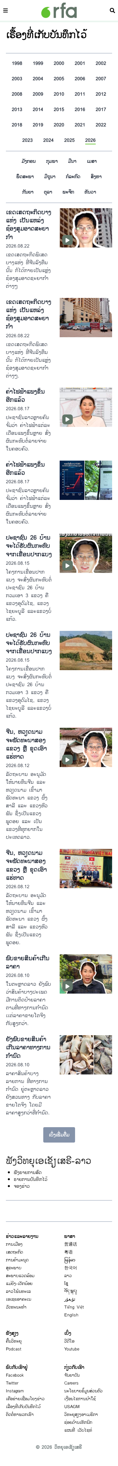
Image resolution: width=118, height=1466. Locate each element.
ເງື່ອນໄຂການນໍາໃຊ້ (80, 1398)
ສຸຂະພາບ (13, 1268)
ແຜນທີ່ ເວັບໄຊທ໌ (78, 1430)
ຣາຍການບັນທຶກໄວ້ (31, 1179)
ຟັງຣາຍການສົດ (28, 1172)
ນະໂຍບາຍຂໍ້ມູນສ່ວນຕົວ (83, 1391)
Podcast (13, 1349)
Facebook (15, 1375)
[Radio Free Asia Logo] (59, 10)
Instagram (15, 1391)
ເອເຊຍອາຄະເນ (18, 1299)
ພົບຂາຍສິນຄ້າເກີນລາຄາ (27, 962)
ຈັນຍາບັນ (72, 1375)
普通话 (70, 1244)
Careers (71, 1383)
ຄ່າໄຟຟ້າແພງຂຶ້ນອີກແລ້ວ (25, 396)
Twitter (12, 1383)
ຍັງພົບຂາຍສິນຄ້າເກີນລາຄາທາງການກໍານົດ (28, 1047)
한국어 (70, 1268)
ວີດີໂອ (69, 1341)
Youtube (71, 1349)
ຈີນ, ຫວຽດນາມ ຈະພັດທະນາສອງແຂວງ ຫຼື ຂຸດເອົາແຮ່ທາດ (26, 744)
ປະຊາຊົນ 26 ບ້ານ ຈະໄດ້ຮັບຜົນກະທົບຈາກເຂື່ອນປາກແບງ (29, 546)
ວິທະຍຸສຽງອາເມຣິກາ (81, 1414)
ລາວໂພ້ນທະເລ (18, 1291)
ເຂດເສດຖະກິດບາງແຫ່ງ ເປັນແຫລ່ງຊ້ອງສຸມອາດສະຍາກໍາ (28, 224)
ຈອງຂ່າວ (22, 1186)
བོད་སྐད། (70, 1291)
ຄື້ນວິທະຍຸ (14, 1341)
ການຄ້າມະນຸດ (17, 1260)
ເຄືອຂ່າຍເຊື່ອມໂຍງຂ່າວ (25, 1398)
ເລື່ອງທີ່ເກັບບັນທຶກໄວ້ (23, 1406)
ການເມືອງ (14, 1244)
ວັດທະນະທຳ (16, 1307)
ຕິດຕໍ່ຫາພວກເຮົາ (20, 1414)
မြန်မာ (69, 1260)
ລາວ (68, 1275)
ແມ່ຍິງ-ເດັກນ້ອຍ (19, 1283)
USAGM (72, 1406)
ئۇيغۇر (69, 1299)
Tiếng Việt (74, 1307)
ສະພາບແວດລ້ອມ (20, 1275)
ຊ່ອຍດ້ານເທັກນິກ (78, 1422)
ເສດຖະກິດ (14, 1252)
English (71, 1315)
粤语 (68, 1252)
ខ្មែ (66, 1283)
